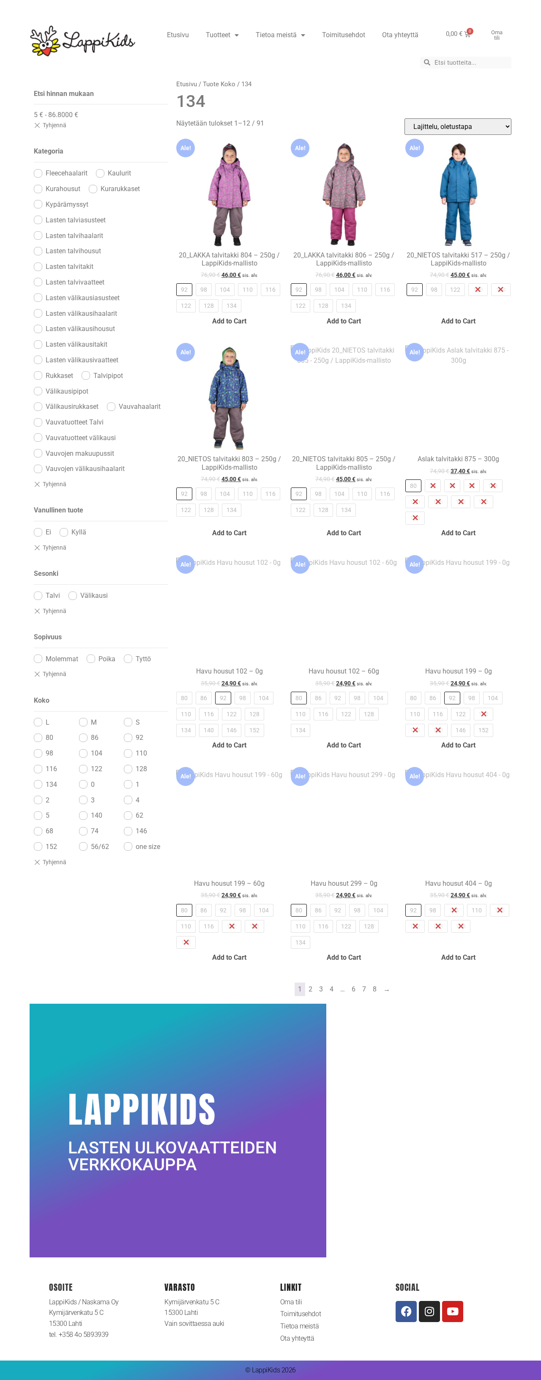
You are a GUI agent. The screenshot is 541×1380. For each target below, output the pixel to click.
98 (49, 753)
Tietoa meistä (276, 35)
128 (141, 769)
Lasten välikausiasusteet (83, 298)
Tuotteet (218, 35)
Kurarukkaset (120, 189)
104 (96, 753)
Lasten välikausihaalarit (81, 313)
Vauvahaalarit (140, 406)
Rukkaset (59, 376)
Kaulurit (119, 173)
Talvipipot (108, 376)
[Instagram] (429, 1311)
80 (49, 738)
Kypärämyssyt (67, 204)
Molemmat (62, 659)
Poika (106, 659)
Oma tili (291, 1302)
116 (51, 769)
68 (49, 831)
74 (94, 831)
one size (148, 847)
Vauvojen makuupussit (80, 453)
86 (94, 738)
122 (96, 769)
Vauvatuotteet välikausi (81, 438)
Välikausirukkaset (72, 406)
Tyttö (143, 659)
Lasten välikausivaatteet (82, 360)
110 (141, 753)
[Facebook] (406, 1311)
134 (51, 784)
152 (51, 847)
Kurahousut (63, 189)
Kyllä (78, 532)
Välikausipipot (67, 391)
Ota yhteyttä (400, 35)
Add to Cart (229, 321)
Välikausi (94, 595)
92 (139, 738)
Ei (48, 532)
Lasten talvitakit (69, 267)
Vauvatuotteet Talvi (75, 422)
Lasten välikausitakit (76, 344)
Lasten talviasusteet (76, 220)
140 (96, 815)
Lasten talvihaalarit (74, 236)
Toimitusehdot (343, 35)
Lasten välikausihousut (80, 329)
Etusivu (178, 35)
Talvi (53, 595)
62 (139, 815)
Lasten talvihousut (73, 251)
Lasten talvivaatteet (75, 282)
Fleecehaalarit (66, 173)
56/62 (100, 847)
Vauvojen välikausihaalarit (85, 469)
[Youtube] (452, 1311)
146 (141, 831)
